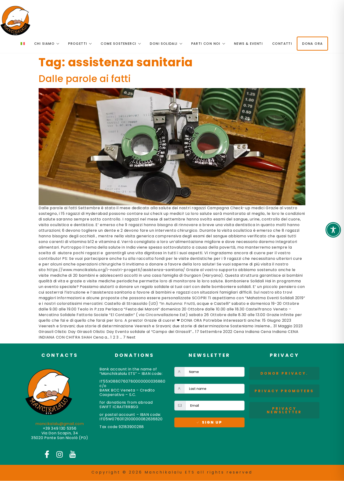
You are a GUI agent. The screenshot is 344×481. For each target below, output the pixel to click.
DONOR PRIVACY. (284, 373)
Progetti (77, 43)
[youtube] (72, 454)
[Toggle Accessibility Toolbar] (333, 230)
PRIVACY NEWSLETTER (284, 410)
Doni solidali (163, 43)
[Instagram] (59, 454)
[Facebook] (46, 454)
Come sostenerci (118, 43)
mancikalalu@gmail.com (59, 423)
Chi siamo (44, 43)
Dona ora (312, 43)
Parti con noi (205, 43)
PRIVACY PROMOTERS (284, 390)
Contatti (282, 43)
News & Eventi (248, 43)
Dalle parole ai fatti (85, 78)
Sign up (212, 422)
